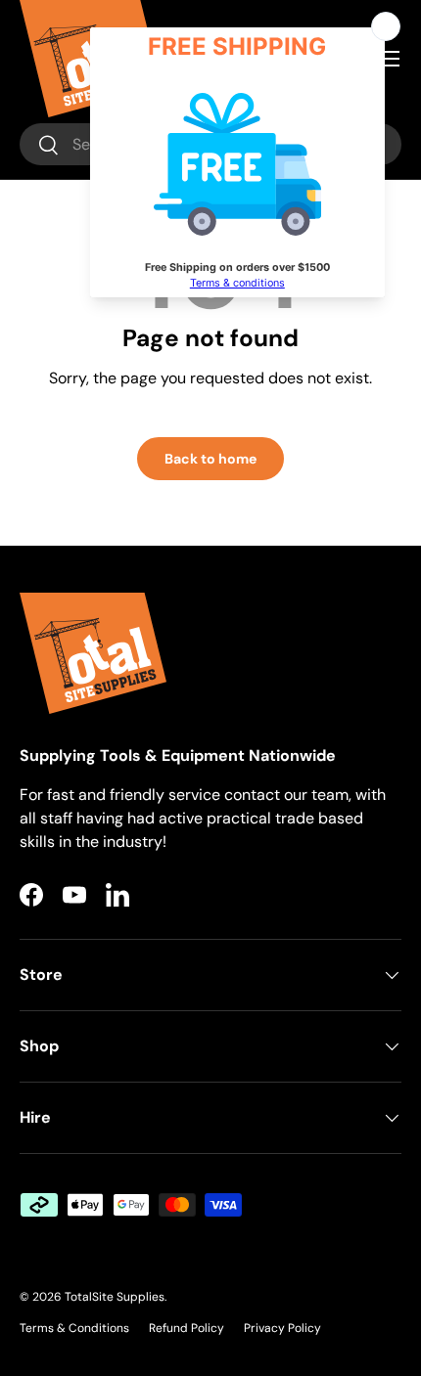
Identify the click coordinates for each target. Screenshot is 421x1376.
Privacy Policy (282, 1328)
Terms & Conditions (74, 1328)
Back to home (210, 458)
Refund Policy (186, 1328)
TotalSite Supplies (114, 1297)
